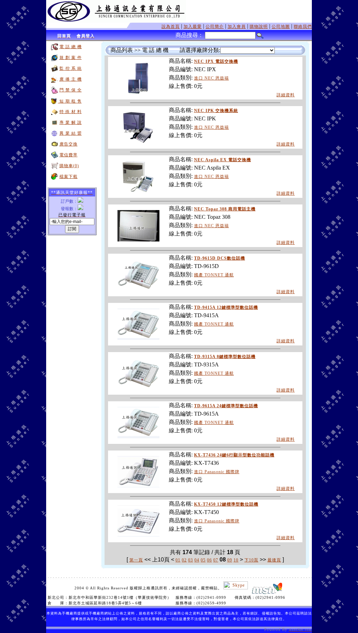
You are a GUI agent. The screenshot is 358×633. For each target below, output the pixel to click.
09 (229, 560)
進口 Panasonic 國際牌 (216, 471)
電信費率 (68, 154)
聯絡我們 (303, 26)
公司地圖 (281, 26)
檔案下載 (68, 176)
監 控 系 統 (70, 68)
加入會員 (237, 26)
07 (215, 560)
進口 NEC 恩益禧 (211, 78)
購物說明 (259, 26)
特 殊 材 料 (70, 111)
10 (236, 560)
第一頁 (136, 560)
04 (196, 560)
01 (178, 560)
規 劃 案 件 (70, 57)
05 (203, 560)
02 (184, 560)
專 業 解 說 (70, 122)
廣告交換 (68, 144)
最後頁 (274, 560)
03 (190, 560)
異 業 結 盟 (70, 133)
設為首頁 (171, 26)
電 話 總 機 (70, 46)
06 (209, 560)
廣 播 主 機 (70, 79)
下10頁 (251, 560)
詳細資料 (286, 94)
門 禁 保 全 (70, 90)
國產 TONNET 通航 (214, 275)
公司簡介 (215, 26)
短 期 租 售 (70, 101)
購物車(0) (69, 165)
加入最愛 (193, 26)
